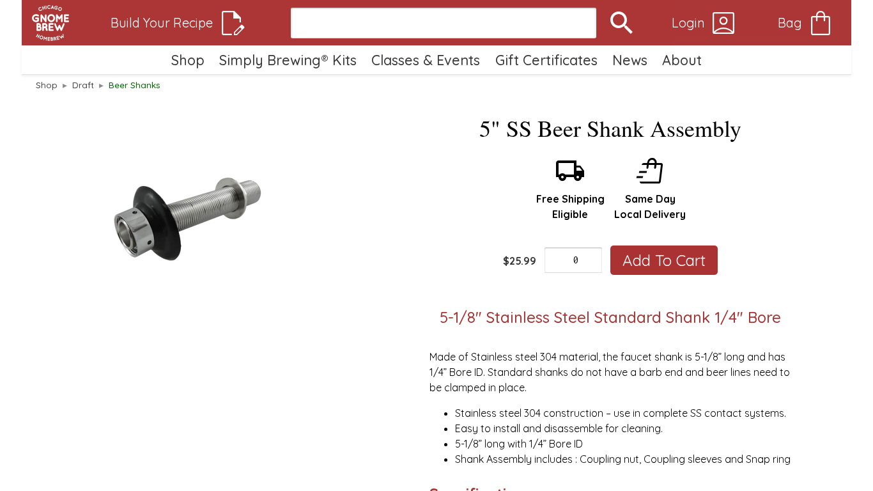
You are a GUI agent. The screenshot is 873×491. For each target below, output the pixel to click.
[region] (187, 216)
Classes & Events (425, 59)
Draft (83, 84)
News (629, 59)
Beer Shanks (134, 84)
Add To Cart (664, 260)
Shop (188, 59)
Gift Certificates (546, 59)
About (682, 59)
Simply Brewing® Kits (288, 59)
